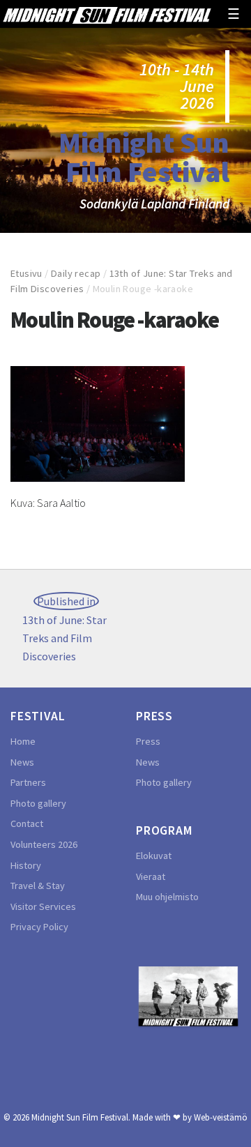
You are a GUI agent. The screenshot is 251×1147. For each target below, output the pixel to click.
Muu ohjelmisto (167, 896)
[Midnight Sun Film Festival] (106, 13)
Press (148, 741)
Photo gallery (38, 803)
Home (23, 741)
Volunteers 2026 (43, 844)
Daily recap (75, 273)
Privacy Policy (39, 926)
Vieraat (150, 876)
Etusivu (26, 273)
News (22, 762)
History (25, 865)
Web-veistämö (221, 1117)
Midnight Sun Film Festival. (80, 1117)
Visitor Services (43, 906)
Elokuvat (154, 855)
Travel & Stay (37, 885)
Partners (28, 782)
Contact (26, 823)
